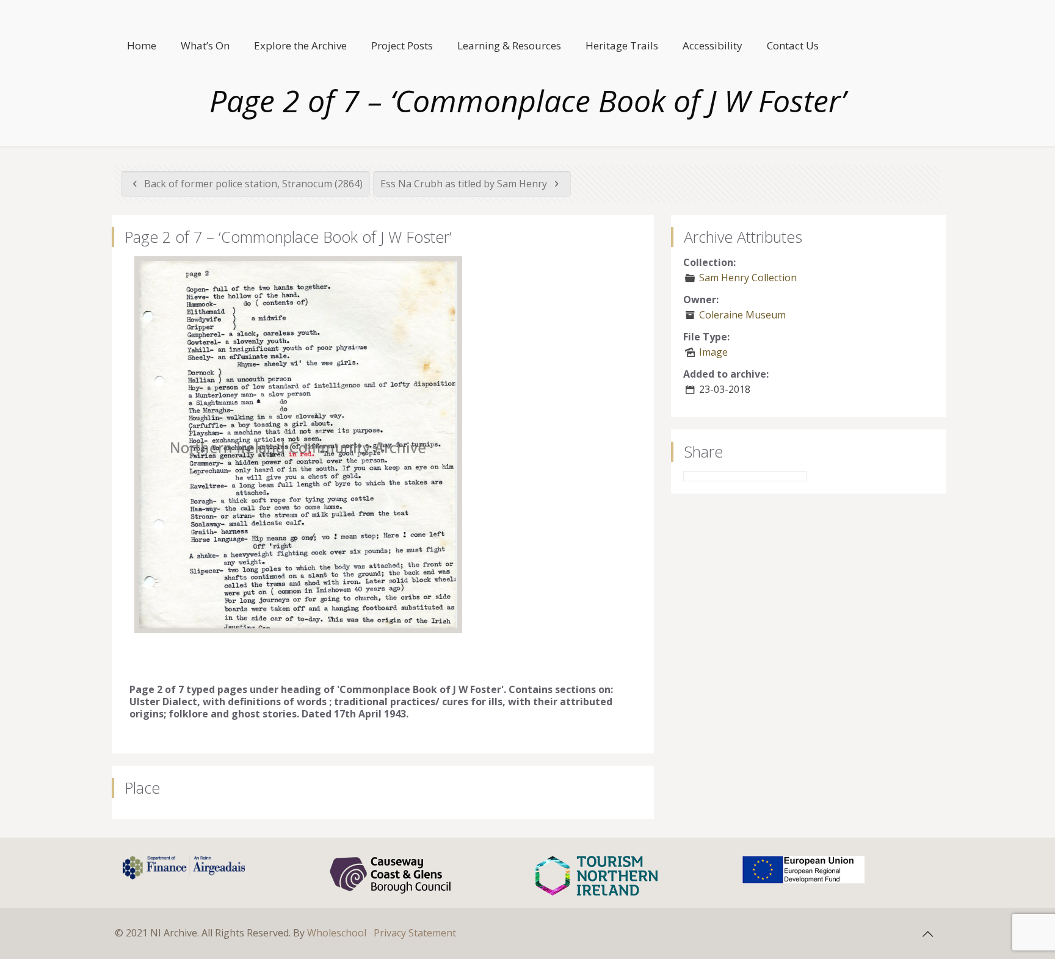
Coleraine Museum (742, 314)
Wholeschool (336, 932)
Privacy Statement (415, 932)
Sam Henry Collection (748, 277)
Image (713, 352)
